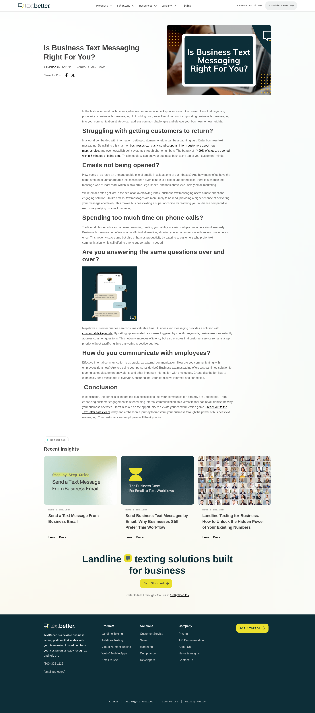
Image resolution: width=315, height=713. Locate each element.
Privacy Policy (195, 701)
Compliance (148, 653)
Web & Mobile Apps (114, 653)
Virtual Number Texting (116, 646)
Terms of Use (169, 701)
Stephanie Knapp (57, 66)
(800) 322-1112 (179, 595)
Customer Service (151, 633)
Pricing (186, 5)
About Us (185, 646)
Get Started (154, 583)
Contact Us (186, 660)
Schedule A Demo (278, 5)
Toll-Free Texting (112, 640)
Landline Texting (112, 633)
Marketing (146, 646)
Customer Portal (246, 5)
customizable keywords (97, 333)
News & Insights (189, 653)
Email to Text (110, 660)
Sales (143, 640)
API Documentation (191, 640)
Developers (147, 660)
